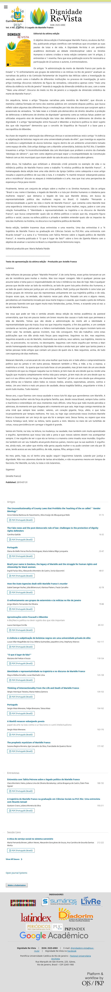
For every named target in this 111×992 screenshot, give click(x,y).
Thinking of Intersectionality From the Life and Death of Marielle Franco (43, 688)
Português (12, 547)
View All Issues (12, 859)
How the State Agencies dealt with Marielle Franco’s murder (37, 583)
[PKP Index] (75, 930)
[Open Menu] (6, 7)
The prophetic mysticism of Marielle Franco (28, 742)
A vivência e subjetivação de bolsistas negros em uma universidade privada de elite (48, 638)
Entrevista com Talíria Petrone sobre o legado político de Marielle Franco (43, 779)
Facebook (71, 951)
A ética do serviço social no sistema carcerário (30, 838)
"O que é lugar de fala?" (19, 654)
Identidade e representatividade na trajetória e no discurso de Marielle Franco (46, 671)
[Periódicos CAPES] (23, 905)
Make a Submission (17, 885)
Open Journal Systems (16, 872)
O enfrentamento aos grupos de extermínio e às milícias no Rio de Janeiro (44, 600)
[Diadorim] (75, 921)
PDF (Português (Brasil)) (22, 520)
